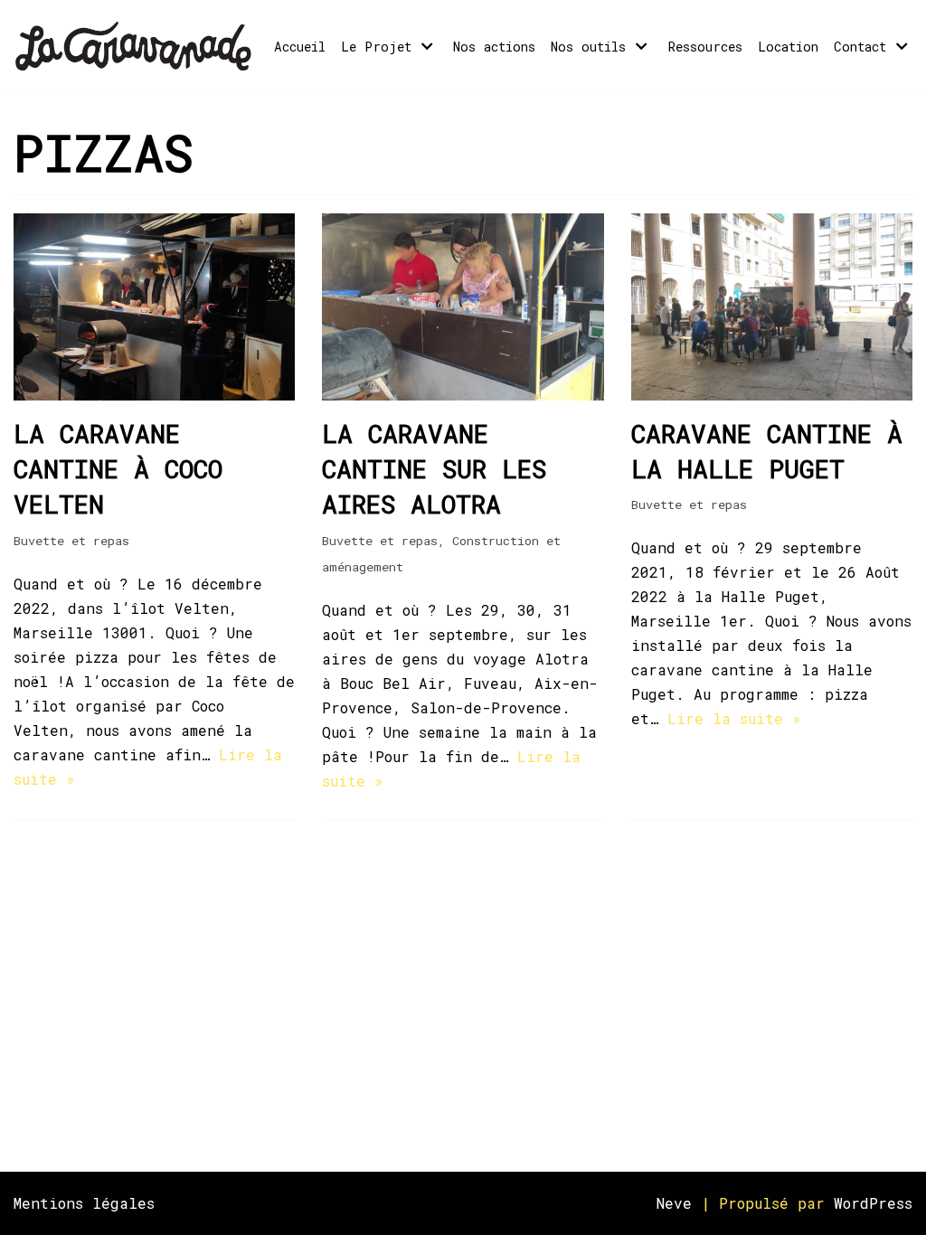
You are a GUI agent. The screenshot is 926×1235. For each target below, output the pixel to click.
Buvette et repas (71, 541)
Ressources (705, 46)
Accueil (300, 46)
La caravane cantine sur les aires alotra (434, 469)
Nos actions (494, 46)
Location (788, 46)
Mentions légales (84, 1202)
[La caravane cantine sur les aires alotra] (462, 394)
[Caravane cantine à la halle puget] (771, 394)
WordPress (873, 1202)
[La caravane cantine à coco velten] (154, 394)
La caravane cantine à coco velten (118, 469)
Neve (674, 1202)
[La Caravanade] (139, 46)
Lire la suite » (734, 718)
